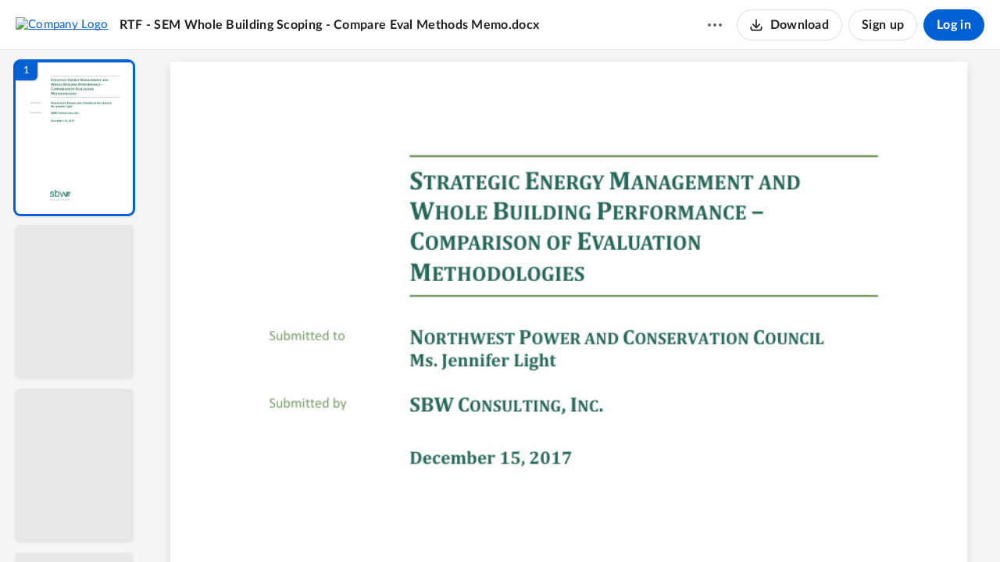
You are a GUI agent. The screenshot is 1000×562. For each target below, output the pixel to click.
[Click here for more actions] (714, 25)
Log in (954, 25)
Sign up (883, 25)
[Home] (62, 24)
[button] (74, 138)
